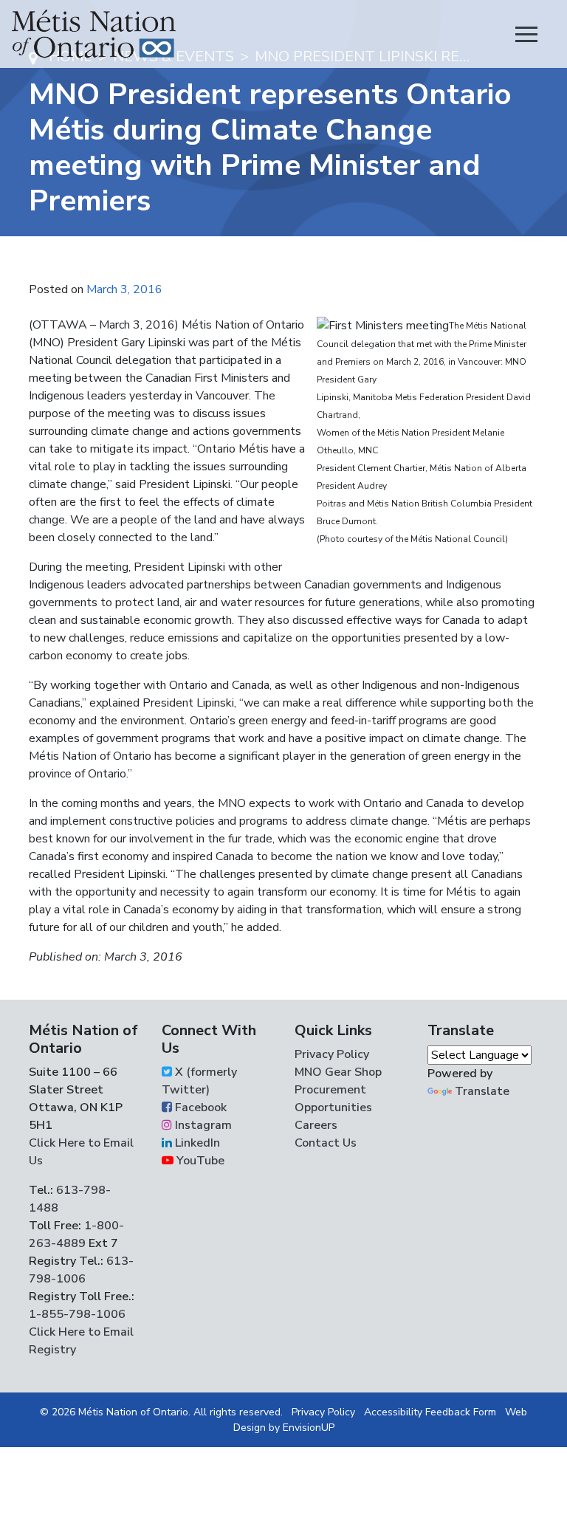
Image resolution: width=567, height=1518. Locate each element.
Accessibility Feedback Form (430, 1412)
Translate (482, 1091)
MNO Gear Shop (338, 1072)
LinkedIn (196, 1143)
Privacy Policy (332, 1054)
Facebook (199, 1107)
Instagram (202, 1125)
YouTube (198, 1161)
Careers (316, 1125)
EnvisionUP (308, 1428)
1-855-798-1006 (77, 1314)
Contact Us (326, 1143)
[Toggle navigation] (526, 34)
